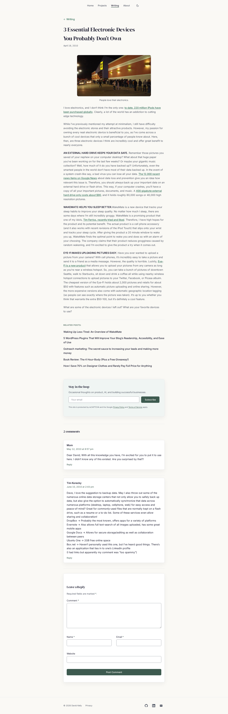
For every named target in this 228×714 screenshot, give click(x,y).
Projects (102, 5)
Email (120, 637)
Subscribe (150, 399)
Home (90, 5)
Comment (73, 600)
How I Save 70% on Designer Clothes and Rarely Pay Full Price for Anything (107, 365)
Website (71, 653)
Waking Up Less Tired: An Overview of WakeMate (92, 331)
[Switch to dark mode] (137, 5)
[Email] (161, 705)
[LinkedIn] (153, 705)
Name (71, 637)
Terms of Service (135, 407)
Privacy (88, 705)
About (126, 5)
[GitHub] (146, 705)
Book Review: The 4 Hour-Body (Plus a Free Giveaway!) (96, 359)
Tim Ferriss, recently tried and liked (103, 219)
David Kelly (77, 705)
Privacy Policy (118, 407)
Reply (69, 464)
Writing (115, 5)
